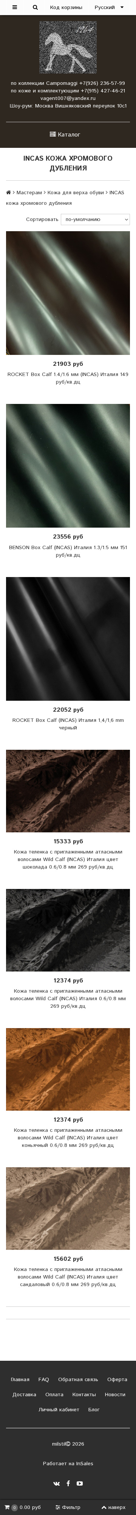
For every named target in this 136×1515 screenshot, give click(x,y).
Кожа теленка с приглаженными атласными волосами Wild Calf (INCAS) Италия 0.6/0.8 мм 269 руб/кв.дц (68, 998)
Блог (93, 1410)
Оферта (116, 1379)
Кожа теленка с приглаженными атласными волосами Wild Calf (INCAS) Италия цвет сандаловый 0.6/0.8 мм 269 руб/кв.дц (68, 1277)
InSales (84, 1463)
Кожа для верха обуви (76, 192)
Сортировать (42, 219)
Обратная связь (77, 1379)
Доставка (23, 1394)
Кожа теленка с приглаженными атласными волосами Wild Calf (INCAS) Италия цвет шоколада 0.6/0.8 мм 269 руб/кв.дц (68, 859)
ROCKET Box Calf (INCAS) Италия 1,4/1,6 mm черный (68, 724)
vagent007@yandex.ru (68, 98)
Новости (114, 1394)
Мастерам (29, 192)
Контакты (83, 1394)
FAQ (43, 1379)
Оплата (53, 1394)
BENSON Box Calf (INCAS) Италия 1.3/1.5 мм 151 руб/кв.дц (68, 551)
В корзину (70, 466)
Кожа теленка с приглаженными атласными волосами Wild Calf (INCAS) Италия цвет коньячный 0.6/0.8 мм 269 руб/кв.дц (68, 1138)
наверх (116, 1507)
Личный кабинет (58, 1410)
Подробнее (70, 293)
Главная (19, 1379)
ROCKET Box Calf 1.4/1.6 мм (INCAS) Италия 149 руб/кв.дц (68, 378)
